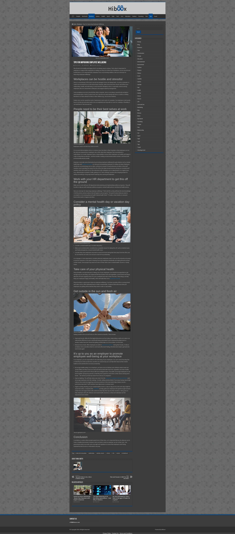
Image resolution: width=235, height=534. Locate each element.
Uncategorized (141, 150)
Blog (138, 44)
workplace (125, 453)
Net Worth (84, 16)
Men (138, 110)
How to (139, 98)
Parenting (140, 16)
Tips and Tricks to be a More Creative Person (83, 477)
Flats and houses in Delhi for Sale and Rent (119, 477)
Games (98, 16)
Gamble (139, 79)
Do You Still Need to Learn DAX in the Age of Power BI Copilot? (121, 498)
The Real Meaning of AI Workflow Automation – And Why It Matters (102, 498)
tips (113, 453)
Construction (140, 53)
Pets (146, 16)
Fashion (134, 16)
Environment (140, 64)
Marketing (140, 107)
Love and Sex (140, 104)
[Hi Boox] (118, 8)
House (139, 96)
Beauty (139, 41)
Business (91, 16)
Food (138, 76)
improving (91, 453)
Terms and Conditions (126, 533)
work (118, 453)
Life (98, 65)
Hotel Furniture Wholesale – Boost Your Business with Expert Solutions (82, 498)
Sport (108, 16)
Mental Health (100, 453)
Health (103, 16)
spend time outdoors (107, 345)
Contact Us (115, 533)
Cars (122, 16)
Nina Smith (77, 65)
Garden (139, 84)
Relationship (140, 130)
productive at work (115, 278)
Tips (151, 16)
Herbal (139, 93)
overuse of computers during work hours (116, 378)
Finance (139, 70)
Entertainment (141, 61)
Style (113, 16)
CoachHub (96, 388)
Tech (117, 16)
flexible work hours (87, 164)
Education (127, 16)
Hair (138, 87)
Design (139, 56)
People (78, 16)
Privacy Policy (107, 533)
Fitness (139, 73)
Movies (139, 113)
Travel (155, 16)
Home (72, 16)
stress (108, 453)
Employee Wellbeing (81, 453)
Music (138, 116)
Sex (138, 133)
